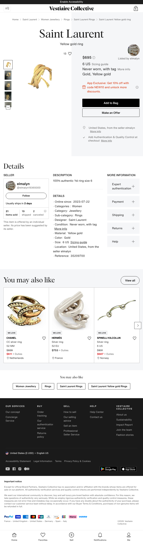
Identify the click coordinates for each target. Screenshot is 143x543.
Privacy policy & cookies (77, 461)
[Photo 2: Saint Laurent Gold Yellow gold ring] (8, 75)
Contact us (96, 417)
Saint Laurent (29, 19)
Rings (67, 19)
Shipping (118, 215)
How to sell (69, 412)
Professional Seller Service (71, 432)
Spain (58, 521)
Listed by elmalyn (129, 58)
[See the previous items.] (8, 60)
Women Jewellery (50, 19)
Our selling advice (69, 419)
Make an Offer (111, 113)
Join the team (124, 430)
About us (121, 415)
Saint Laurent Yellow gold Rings (109, 386)
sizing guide (100, 64)
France (7, 521)
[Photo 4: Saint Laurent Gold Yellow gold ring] (8, 96)
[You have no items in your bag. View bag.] (135, 8)
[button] (135, 8)
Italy (65, 521)
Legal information (42, 461)
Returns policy (41, 435)
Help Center (97, 412)
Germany (49, 521)
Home (15, 19)
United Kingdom (20, 521)
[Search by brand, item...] (7, 8)
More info (124, 69)
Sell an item (70, 426)
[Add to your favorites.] (44, 338)
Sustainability (124, 420)
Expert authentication (121, 186)
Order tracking (42, 414)
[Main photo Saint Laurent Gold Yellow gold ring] (8, 64)
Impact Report (124, 425)
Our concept (13, 412)
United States (36, 521)
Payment (118, 202)
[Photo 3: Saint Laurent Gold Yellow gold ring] (8, 85)
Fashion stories (125, 435)
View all (130, 280)
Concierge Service (11, 419)
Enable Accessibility (71, 2)
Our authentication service (45, 424)
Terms (58, 461)
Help (115, 241)
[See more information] (137, 87)
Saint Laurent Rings (84, 19)
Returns (117, 228)
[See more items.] (8, 107)
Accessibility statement (18, 461)
